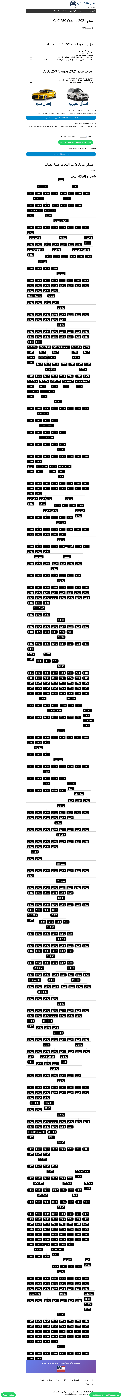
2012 (70, 227)
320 (31, 1057)
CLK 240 (47, 1021)
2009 (54, 291)
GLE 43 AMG (34, 296)
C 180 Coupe (54, 710)
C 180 (61, 581)
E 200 (61, 1207)
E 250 (61, 540)
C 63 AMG (33, 391)
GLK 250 (55, 381)
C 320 (79, 1045)
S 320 (61, 308)
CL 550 (71, 783)
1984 (54, 280)
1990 (38, 332)
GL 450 (38, 748)
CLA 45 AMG (46, 437)
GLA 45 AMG (82, 381)
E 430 (53, 466)
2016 (38, 268)
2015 (78, 193)
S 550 (83, 369)
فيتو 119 (58, 759)
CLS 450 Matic (35, 250)
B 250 (61, 449)
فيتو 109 (39, 557)
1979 (85, 456)
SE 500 (52, 1132)
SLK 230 (42, 992)
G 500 (58, 401)
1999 (85, 285)
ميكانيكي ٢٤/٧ (9, 1395)
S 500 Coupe (47, 1057)
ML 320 (76, 980)
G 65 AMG (57, 1249)
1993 (85, 227)
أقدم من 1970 (66, 546)
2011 (62, 280)
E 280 (58, 823)
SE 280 (38, 1249)
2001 (77, 227)
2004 (62, 456)
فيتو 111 (61, 864)
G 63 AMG (42, 466)
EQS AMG (44, 347)
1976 (38, 693)
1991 (62, 285)
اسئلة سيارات (83, 11)
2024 (77, 683)
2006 (55, 302)
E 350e (56, 250)
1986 (46, 337)
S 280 (61, 1004)
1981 (85, 688)
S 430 (31, 1021)
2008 (54, 268)
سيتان (67, 557)
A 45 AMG (43, 413)
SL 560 (88, 1183)
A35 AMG (88, 720)
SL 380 (67, 1260)
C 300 (61, 1142)
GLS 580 (32, 381)
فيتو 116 (61, 522)
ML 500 (87, 710)
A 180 (43, 698)
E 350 (61, 730)
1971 (62, 1244)
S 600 (51, 980)
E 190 (61, 1115)
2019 (30, 227)
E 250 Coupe (50, 510)
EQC (75, 186)
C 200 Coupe (61, 221)
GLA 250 (32, 347)
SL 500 (54, 1069)
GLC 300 (38, 198)
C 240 (47, 1045)
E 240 (71, 968)
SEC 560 (38, 1183)
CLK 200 (61, 939)
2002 (69, 280)
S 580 (64, 1057)
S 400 (54, 569)
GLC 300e (50, 210)
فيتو (61, 476)
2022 (38, 193)
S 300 (50, 1171)
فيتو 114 (61, 881)
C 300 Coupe (82, 1171)
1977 (62, 1011)
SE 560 (42, 1159)
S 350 (61, 806)
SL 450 (88, 1304)
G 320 (51, 296)
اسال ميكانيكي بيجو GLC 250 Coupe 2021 (75, 142)
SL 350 (50, 956)
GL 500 (71, 698)
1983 (38, 910)
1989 (46, 1087)
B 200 (61, 1314)
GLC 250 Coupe (81, 250)
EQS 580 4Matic (61, 347)
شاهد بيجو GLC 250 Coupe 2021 (75, 136)
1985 (77, 332)
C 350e (42, 262)
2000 (55, 244)
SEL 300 (42, 1195)
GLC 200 (42, 186)
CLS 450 (76, 347)
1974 (70, 1244)
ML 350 (61, 835)
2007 (30, 285)
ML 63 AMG (45, 499)
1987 (46, 332)
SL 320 (61, 637)
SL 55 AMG (34, 980)
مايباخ (30, 466)
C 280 (63, 1294)
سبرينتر (61, 273)
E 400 (31, 357)
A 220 (76, 357)
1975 (46, 1234)
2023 (54, 193)
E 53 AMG (35, 1294)
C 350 (54, 915)
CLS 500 (80, 510)
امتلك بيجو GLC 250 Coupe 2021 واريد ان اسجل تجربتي (61, 118)
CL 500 (50, 927)
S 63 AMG (68, 381)
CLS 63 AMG (47, 391)
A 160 (46, 771)
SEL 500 (34, 1103)
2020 (30, 193)
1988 (54, 1087)
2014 (78, 205)
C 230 (61, 898)
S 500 (61, 620)
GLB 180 (32, 915)
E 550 (31, 654)
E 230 (61, 1081)
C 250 (69, 499)
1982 (77, 1087)
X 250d (88, 238)
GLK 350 (32, 499)
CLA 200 (79, 794)
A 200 (61, 1271)
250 (87, 1260)
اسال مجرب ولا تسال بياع (61, 154)
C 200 (61, 666)
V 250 (86, 347)
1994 (54, 314)
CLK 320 (48, 1103)
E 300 (61, 325)
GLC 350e (35, 238)
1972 (86, 1122)
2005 (70, 285)
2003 (30, 232)
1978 (62, 693)
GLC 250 (44, 381)
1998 (30, 320)
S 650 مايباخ (65, 466)
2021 (46, 193)
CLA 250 (50, 369)
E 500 (35, 852)
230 (75, 1195)
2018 (38, 205)
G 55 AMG (38, 608)
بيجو (73, 176)
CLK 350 (38, 968)
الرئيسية (92, 11)
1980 (30, 693)
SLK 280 (88, 1294)
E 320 (46, 783)
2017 (46, 205)
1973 (30, 1244)
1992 (85, 644)
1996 (46, 285)
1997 (46, 291)
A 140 (61, 1346)
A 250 (67, 198)
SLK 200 (58, 1033)
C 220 (63, 238)
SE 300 (67, 1183)
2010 (38, 285)
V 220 (47, 654)
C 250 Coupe (46, 425)
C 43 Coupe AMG (36, 1132)
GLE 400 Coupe (47, 357)
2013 (78, 244)
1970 (62, 1321)
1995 (63, 244)
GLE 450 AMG (35, 210)
